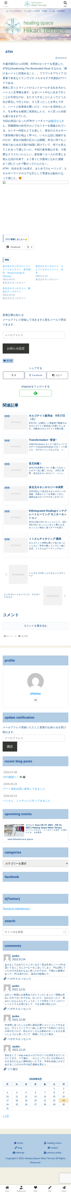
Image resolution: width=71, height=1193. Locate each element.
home (20, 1143)
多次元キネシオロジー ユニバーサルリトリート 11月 (49, 269)
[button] (57, 375)
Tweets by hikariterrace (16, 908)
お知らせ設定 (16, 348)
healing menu (54, 1143)
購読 (10, 746)
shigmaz (35, 693)
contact (54, 1147)
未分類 (9, 360)
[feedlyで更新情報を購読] (35, 393)
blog (19, 1147)
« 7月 (6, 1116)
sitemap (19, 1152)
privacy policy (54, 1152)
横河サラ (56, 120)
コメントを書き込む (35, 625)
